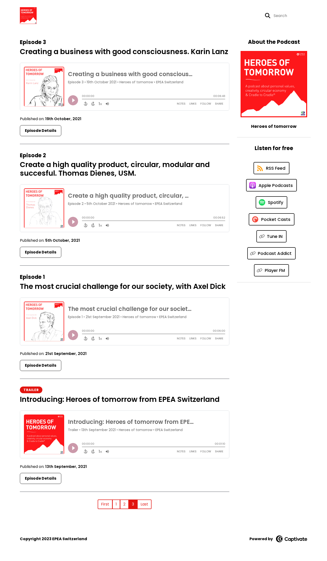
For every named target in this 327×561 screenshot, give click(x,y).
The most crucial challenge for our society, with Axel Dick (123, 286)
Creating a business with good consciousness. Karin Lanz (124, 51)
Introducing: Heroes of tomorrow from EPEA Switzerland (120, 399)
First (105, 504)
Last (144, 504)
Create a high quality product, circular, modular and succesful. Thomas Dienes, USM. (115, 168)
